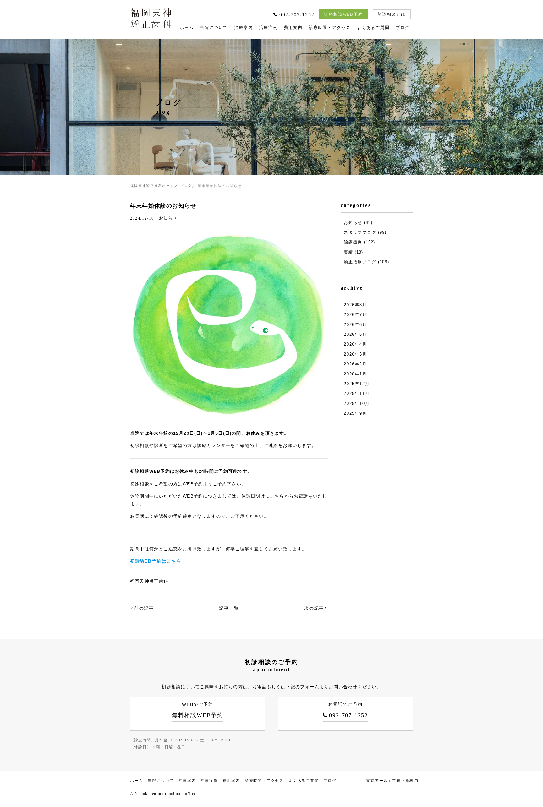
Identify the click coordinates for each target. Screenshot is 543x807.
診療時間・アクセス (330, 27)
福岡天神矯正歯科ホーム (152, 186)
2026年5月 (355, 334)
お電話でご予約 (348, 710)
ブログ (403, 27)
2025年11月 (357, 393)
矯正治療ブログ (360, 261)
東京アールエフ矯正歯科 (390, 780)
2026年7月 (355, 314)
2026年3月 (355, 354)
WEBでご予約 (197, 710)
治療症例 (268, 27)
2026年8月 (355, 305)
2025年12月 (357, 383)
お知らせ (168, 218)
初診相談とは (392, 14)
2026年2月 (355, 364)
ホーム (187, 27)
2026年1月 (355, 374)
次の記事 (314, 608)
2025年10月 (357, 403)
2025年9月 (355, 413)
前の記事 (144, 608)
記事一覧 (229, 608)
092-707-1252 (296, 14)
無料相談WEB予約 (343, 14)
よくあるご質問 (373, 27)
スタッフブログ (360, 232)
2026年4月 (355, 344)
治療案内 (243, 27)
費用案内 (293, 27)
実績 (348, 252)
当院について (214, 27)
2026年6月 (355, 324)
